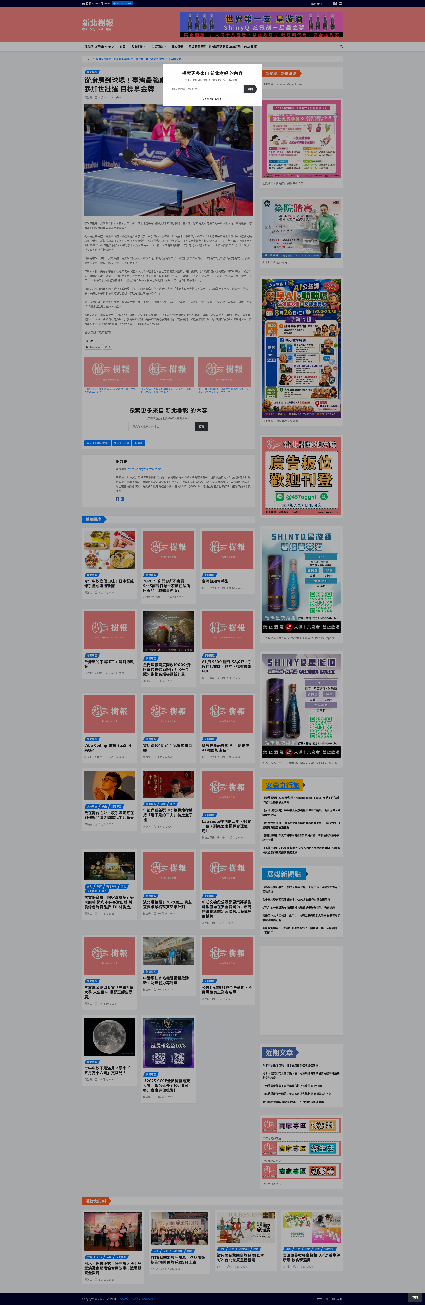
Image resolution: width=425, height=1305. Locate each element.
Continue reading (212, 98)
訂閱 (250, 89)
